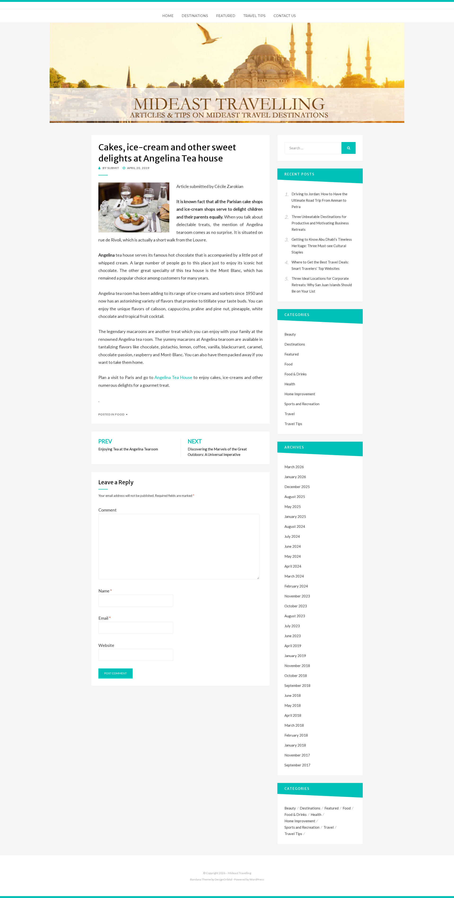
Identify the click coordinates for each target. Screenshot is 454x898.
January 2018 (295, 745)
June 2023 (292, 636)
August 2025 (294, 496)
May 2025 (292, 506)
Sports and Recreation (301, 404)
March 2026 (294, 467)
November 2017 (297, 755)
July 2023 (292, 626)
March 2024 (294, 576)
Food (119, 414)
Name (105, 590)
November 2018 (297, 665)
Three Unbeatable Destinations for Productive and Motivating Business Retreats (320, 222)
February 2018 (296, 735)
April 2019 (292, 646)
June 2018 (292, 695)
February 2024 (296, 586)
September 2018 (297, 685)
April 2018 (292, 715)
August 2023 (294, 616)
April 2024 (292, 566)
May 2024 (292, 556)
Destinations (195, 16)
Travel (289, 414)
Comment (107, 509)
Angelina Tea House (173, 377)
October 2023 (295, 606)
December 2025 (297, 487)
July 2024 (292, 536)
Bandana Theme (200, 879)
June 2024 (292, 546)
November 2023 (297, 596)
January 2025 (295, 516)
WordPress (256, 879)
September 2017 (297, 765)
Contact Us (285, 16)
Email (104, 618)
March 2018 (294, 725)
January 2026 (295, 477)
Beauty (290, 334)
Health (289, 384)
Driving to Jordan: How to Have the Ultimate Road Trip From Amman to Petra (319, 200)
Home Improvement (299, 394)
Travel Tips (254, 16)
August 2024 (294, 526)
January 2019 (295, 655)
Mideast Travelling (239, 873)
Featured (225, 16)
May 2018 (292, 705)
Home (168, 16)
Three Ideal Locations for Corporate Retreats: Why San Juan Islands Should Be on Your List (322, 284)
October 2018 (295, 675)
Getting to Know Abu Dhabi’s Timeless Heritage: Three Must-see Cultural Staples (322, 245)
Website (106, 645)
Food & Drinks (295, 374)
